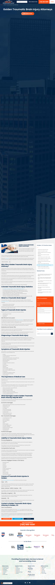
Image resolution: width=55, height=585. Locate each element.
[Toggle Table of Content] (9, 262)
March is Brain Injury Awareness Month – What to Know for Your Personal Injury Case (44, 278)
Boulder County (31, 565)
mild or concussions (19, 319)
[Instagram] (27, 583)
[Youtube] (30, 583)
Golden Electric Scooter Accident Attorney (43, 255)
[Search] (52, 334)
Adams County (5, 565)
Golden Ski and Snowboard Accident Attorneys (44, 262)
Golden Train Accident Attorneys (43, 263)
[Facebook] (25, 583)
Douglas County (31, 574)
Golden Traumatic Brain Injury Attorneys (44, 265)
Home (2, 4)
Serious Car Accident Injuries (43, 285)
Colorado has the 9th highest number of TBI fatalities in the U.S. (13, 288)
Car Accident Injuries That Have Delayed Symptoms (44, 290)
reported (7, 258)
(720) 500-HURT (43, 2)
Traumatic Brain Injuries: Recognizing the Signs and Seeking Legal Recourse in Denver (45, 275)
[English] (53, 583)
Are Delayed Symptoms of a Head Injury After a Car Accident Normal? (44, 283)
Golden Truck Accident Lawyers (43, 266)
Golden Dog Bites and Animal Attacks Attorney (44, 253)
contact (18, 509)
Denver (29, 571)
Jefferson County (44, 565)
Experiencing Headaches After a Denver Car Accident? (44, 292)
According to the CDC (5, 301)
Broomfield (30, 568)
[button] (1, 535)
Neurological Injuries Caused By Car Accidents (44, 287)
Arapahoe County (18, 565)
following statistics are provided (8, 480)
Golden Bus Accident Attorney (43, 249)
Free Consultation (33, 1)
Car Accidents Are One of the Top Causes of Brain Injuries (45, 281)
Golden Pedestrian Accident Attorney (44, 258)
